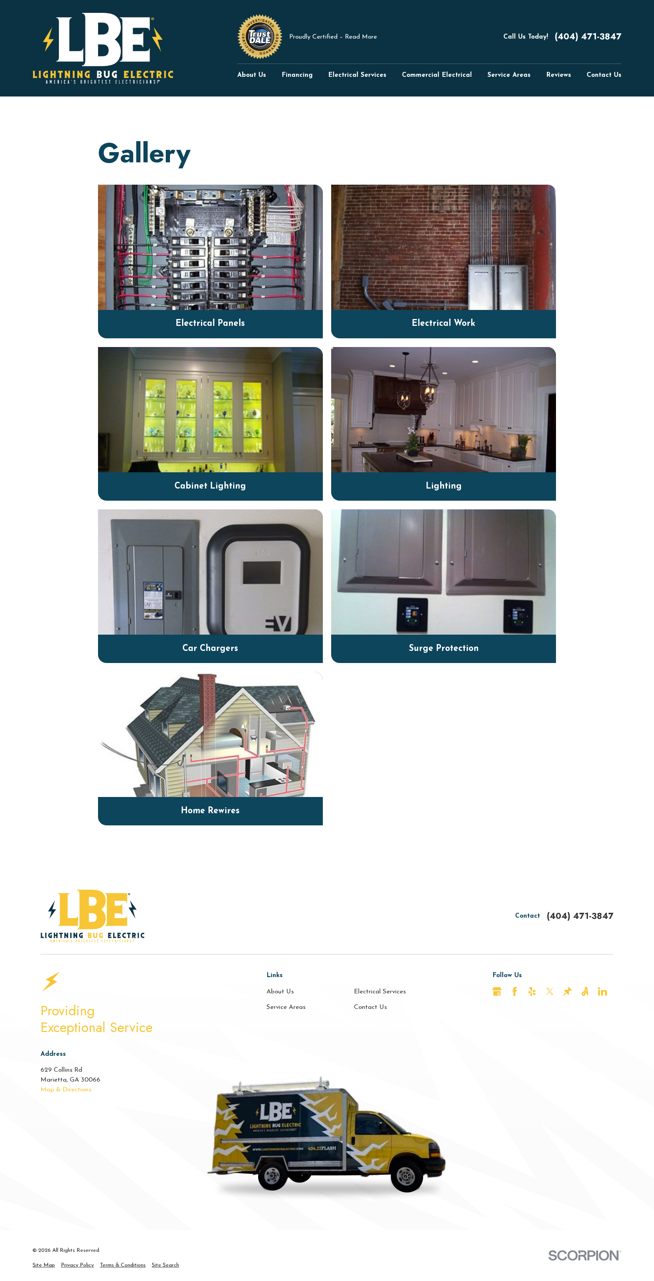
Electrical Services (380, 991)
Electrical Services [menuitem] (357, 75)
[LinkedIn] (602, 991)
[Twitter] (549, 991)
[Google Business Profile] (496, 991)
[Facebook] (514, 991)
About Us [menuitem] (251, 75)
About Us (280, 991)
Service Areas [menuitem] (509, 75)
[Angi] (585, 991)
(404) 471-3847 (587, 36)
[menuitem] (44, 1265)
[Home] (103, 48)
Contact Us (370, 1007)
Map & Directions (65, 1089)
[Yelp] (532, 991)
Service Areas (285, 1007)
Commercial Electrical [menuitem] (437, 75)
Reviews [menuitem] (558, 75)
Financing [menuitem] (297, 75)
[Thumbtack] (567, 991)
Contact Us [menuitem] (604, 75)
